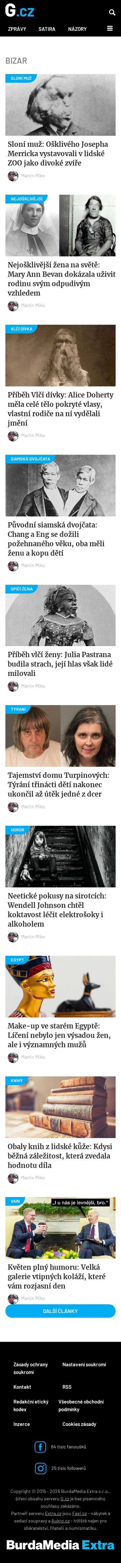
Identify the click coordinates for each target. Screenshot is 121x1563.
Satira (47, 29)
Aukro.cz (60, 1520)
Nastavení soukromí (84, 1364)
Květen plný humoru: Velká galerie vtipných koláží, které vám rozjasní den (57, 1276)
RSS (67, 1387)
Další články (60, 1311)
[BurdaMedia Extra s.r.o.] (60, 1545)
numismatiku (82, 1528)
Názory (77, 29)
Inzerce (21, 1424)
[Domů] (19, 10)
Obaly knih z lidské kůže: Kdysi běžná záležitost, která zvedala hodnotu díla (60, 1156)
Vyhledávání (112, 12)
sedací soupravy (30, 1520)
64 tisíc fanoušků (68, 1446)
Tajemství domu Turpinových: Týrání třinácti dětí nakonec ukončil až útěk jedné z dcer (59, 784)
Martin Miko (33, 175)
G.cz (65, 1498)
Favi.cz (79, 1513)
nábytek (99, 1513)
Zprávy (17, 29)
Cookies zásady (79, 1424)
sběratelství (36, 1528)
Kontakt (22, 1387)
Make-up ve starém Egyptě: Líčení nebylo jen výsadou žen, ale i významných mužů (59, 1035)
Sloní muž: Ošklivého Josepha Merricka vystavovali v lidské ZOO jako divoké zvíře (58, 153)
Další (106, 28)
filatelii (57, 1528)
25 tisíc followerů (68, 1468)
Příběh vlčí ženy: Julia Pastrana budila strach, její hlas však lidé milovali (60, 664)
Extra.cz (53, 1513)
